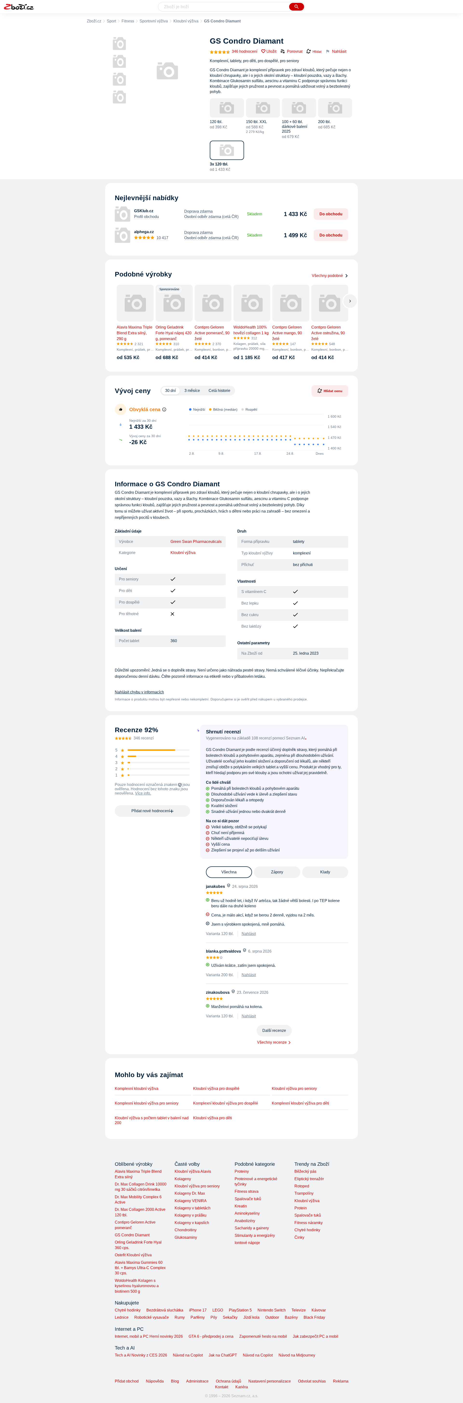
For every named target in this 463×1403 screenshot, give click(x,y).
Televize (299, 1310)
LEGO (217, 1310)
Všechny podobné (327, 276)
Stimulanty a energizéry (255, 1235)
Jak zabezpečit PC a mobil (315, 1336)
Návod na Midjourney (297, 1355)
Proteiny (242, 1171)
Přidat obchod (127, 1381)
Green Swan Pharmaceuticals (196, 542)
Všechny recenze (272, 1042)
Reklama (340, 1381)
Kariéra (241, 1387)
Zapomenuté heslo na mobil (263, 1336)
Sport (111, 21)
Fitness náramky (308, 1223)
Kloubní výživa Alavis (193, 1171)
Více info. (143, 793)
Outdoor (272, 1317)
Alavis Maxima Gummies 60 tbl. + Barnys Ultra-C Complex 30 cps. (140, 1267)
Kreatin (241, 1206)
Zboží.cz (94, 21)
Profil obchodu (146, 217)
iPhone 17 (198, 1310)
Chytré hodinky (307, 1230)
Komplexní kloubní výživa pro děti (300, 1103)
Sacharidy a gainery (252, 1228)
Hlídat (317, 51)
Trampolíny (303, 1193)
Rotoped (301, 1186)
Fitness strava (247, 1191)
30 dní (170, 391)
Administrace (197, 1381)
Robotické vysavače (151, 1317)
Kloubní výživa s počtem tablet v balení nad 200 (152, 1120)
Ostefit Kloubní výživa (133, 1255)
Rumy (180, 1317)
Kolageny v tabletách (193, 1208)
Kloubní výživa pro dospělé (216, 1089)
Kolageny (183, 1179)
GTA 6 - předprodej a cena (211, 1336)
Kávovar (319, 1310)
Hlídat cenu (333, 391)
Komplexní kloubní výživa (136, 1089)
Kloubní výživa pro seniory (294, 1089)
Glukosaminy (186, 1237)
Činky (299, 1237)
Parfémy (198, 1317)
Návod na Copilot (188, 1355)
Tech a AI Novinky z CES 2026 (141, 1355)
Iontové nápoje (247, 1243)
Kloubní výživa (185, 21)
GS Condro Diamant (132, 1235)
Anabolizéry (245, 1221)
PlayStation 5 (240, 1310)
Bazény (291, 1317)
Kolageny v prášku (190, 1215)
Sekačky (230, 1317)
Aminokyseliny (247, 1213)
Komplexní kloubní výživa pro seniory (146, 1103)
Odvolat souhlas (312, 1381)
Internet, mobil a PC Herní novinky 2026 (149, 1336)
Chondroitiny (186, 1230)
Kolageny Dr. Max (190, 1193)
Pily (214, 1317)
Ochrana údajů (228, 1381)
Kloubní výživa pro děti (212, 1118)
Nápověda (155, 1381)
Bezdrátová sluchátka (164, 1310)
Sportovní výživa (154, 21)
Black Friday (314, 1317)
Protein (300, 1208)
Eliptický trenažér (309, 1179)
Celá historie (219, 391)
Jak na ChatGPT (223, 1355)
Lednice (122, 1317)
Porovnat (294, 51)
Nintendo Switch (272, 1310)
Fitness (128, 21)
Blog (175, 1381)
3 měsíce (192, 391)
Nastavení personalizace (269, 1381)
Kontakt (221, 1387)
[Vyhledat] (296, 7)
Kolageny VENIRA (191, 1201)
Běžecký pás (305, 1171)
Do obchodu (331, 214)
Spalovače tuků (248, 1199)
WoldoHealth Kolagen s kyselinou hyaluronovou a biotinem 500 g (137, 1285)
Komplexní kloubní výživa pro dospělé (225, 1103)
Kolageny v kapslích (192, 1223)
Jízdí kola (251, 1317)
